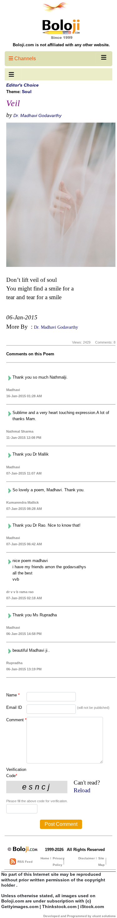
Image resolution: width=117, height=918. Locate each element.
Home (45, 858)
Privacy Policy (59, 861)
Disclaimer (86, 858)
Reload (82, 790)
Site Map (101, 861)
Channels (24, 58)
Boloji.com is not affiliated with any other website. (61, 45)
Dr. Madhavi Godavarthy (37, 115)
